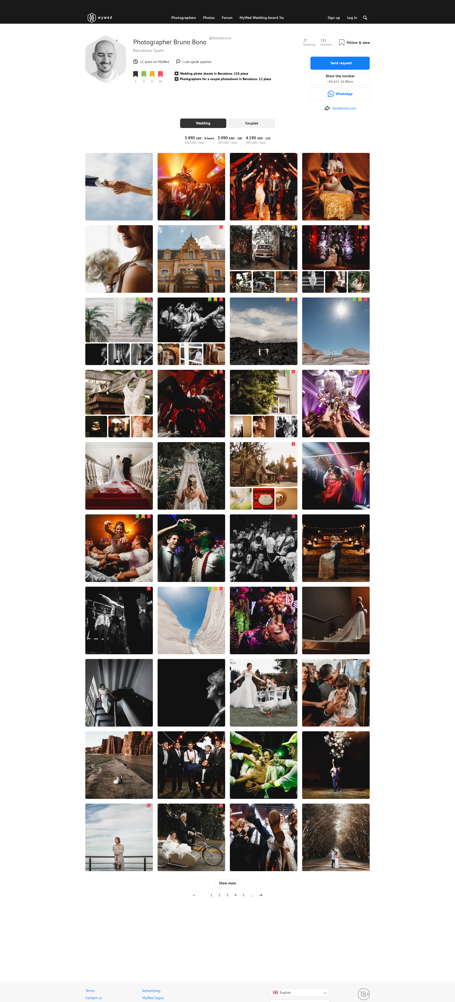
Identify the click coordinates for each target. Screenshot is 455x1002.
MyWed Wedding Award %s (262, 17)
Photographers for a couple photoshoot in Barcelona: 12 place (225, 79)
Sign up (334, 17)
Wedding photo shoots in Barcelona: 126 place (214, 73)
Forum (227, 17)
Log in (352, 17)
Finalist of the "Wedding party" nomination (165, 89)
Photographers (183, 17)
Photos (209, 17)
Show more (227, 883)
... (251, 895)
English (285, 992)
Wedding (203, 123)
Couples (251, 123)
